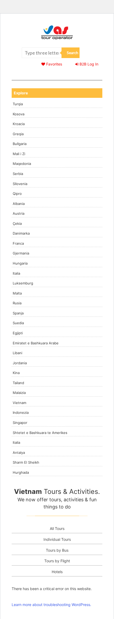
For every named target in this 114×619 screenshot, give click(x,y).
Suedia (18, 323)
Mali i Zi (19, 154)
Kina (16, 373)
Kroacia (19, 124)
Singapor (20, 422)
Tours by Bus (57, 550)
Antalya (19, 452)
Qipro (17, 193)
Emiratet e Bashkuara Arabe (36, 343)
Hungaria (20, 263)
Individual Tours (57, 539)
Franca (18, 243)
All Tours (57, 528)
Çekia (17, 223)
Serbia (18, 174)
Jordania (20, 363)
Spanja (18, 313)
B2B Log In (88, 64)
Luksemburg (23, 283)
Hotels (57, 571)
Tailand (18, 383)
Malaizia (19, 392)
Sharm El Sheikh (26, 462)
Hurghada (21, 472)
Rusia (17, 303)
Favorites (53, 64)
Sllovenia (20, 184)
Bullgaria (20, 144)
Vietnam (19, 403)
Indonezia (21, 412)
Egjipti (18, 333)
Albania (19, 203)
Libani (17, 353)
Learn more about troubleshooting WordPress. (51, 604)
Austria (18, 213)
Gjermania (21, 253)
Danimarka (21, 233)
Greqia (18, 134)
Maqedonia (22, 163)
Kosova (18, 114)
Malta (17, 293)
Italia (16, 273)
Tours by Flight (57, 561)
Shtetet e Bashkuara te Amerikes (40, 433)
